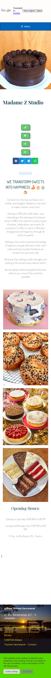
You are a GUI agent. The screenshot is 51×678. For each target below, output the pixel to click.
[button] (25, 127)
